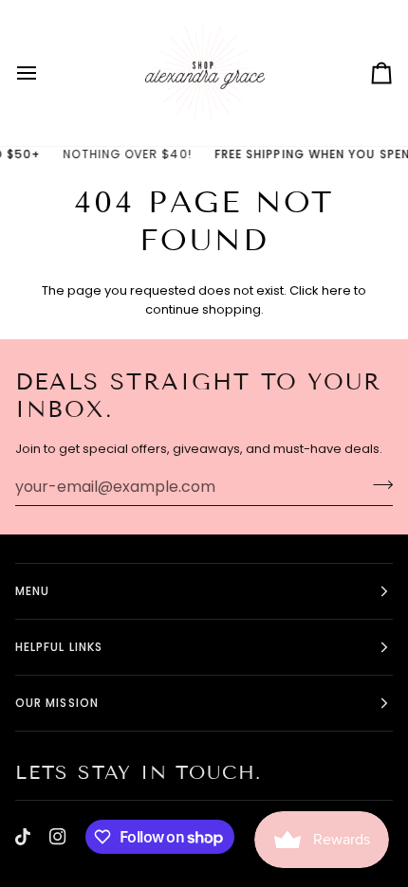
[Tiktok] (22, 836)
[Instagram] (57, 836)
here (336, 290)
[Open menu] (43, 73)
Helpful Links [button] (58, 647)
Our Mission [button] (57, 703)
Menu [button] (32, 591)
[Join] (377, 484)
